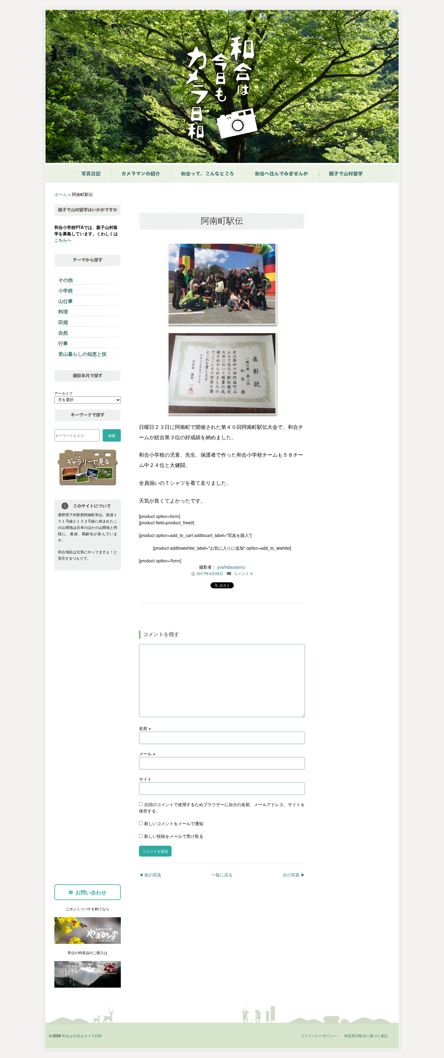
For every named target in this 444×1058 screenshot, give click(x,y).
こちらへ (62, 240)
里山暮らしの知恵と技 (82, 353)
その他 (65, 279)
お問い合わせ (91, 892)
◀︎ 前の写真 (150, 875)
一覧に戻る (222, 875)
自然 (63, 332)
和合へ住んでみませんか (281, 173)
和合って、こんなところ (207, 173)
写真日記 (91, 173)
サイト (145, 779)
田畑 (63, 322)
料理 (63, 311)
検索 (111, 435)
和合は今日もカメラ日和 (82, 1035)
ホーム (60, 194)
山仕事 (65, 300)
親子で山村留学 (346, 173)
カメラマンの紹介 (140, 173)
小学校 (65, 290)
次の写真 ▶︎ (294, 875)
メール (147, 754)
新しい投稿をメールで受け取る (173, 836)
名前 (145, 728)
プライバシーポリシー (319, 1035)
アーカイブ (63, 393)
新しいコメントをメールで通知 (173, 823)
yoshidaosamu (231, 567)
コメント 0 (243, 573)
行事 (63, 343)
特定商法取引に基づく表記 (366, 1035)
